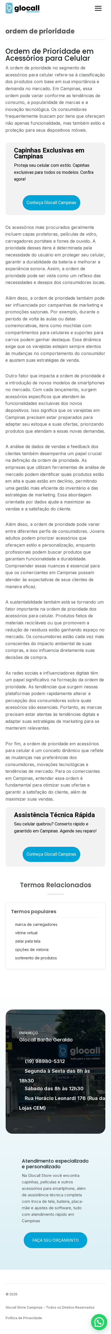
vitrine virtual (26, 932)
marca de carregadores (36, 924)
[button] (99, 1322)
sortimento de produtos (36, 958)
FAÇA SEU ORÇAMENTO (55, 1240)
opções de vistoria (31, 949)
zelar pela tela (27, 941)
